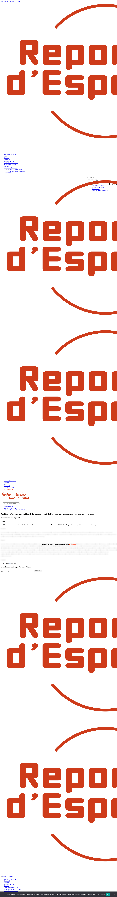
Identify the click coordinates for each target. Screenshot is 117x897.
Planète (6, 156)
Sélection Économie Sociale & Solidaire (15, 510)
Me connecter (8, 166)
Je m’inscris (91, 177)
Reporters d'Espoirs (7, 876)
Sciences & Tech (9, 161)
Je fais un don (8, 173)
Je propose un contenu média (16, 171)
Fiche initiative (8, 506)
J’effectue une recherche (11, 163)
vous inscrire (72, 544)
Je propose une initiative (15, 169)
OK (108, 894)
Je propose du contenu (10, 168)
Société (6, 158)
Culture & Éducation (10, 154)
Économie (7, 159)
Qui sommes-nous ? (10, 164)
